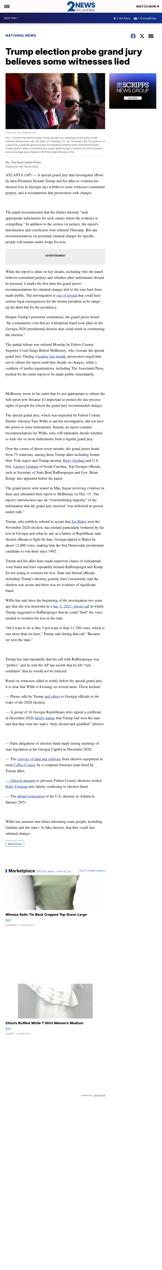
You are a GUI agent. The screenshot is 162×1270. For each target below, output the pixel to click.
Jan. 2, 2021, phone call (71, 606)
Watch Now (146, 6)
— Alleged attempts (21, 780)
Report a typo (15, 843)
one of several (66, 295)
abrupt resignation (30, 796)
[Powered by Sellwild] (99, 1095)
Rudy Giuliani (74, 460)
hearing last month (52, 356)
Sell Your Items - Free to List (54, 871)
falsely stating (45, 717)
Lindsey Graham (25, 466)
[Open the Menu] (6, 6)
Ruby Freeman (17, 786)
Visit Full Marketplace (92, 870)
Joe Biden (79, 521)
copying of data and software (39, 758)
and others (52, 696)
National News (21, 35)
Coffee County (24, 764)
